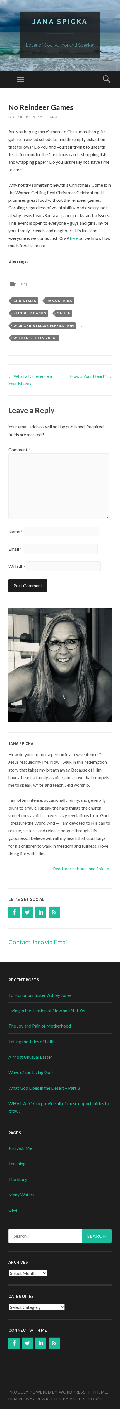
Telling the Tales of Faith (31, 1041)
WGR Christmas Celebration (43, 325)
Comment (19, 449)
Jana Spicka (60, 21)
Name (15, 531)
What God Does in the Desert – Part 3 (44, 1088)
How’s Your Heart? (91, 376)
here (74, 238)
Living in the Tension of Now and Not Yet (47, 1010)
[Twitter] (27, 912)
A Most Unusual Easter (30, 1056)
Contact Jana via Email (38, 942)
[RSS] (54, 912)
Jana (52, 117)
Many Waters (21, 1194)
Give (12, 1210)
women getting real (35, 338)
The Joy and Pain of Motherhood (39, 1025)
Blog (24, 284)
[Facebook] (14, 912)
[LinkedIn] (40, 912)
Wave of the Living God (30, 1072)
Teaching (17, 1163)
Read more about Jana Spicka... (82, 868)
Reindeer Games (29, 313)
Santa (63, 313)
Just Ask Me (20, 1148)
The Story (17, 1179)
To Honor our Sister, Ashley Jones (40, 995)
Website (16, 566)
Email (15, 549)
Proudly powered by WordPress (47, 1392)
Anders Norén (86, 1398)
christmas (24, 301)
